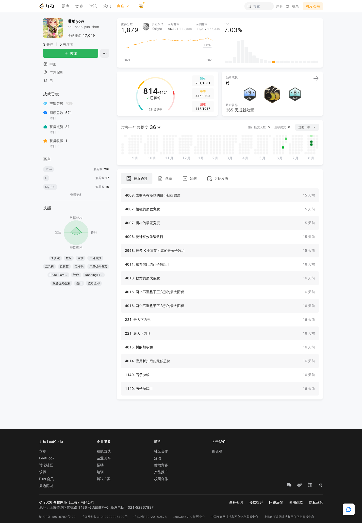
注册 (279, 6)
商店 (121, 6)
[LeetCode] (46, 6)
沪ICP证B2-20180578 (150, 517)
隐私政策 (316, 502)
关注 (73, 53)
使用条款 (296, 502)
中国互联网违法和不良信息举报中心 (234, 517)
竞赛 (79, 6)
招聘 (100, 465)
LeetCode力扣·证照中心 (189, 517)
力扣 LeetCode (51, 441)
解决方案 (104, 479)
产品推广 (161, 472)
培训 (100, 472)
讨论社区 (46, 465)
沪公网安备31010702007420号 (105, 517)
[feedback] (349, 509)
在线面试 (104, 451)
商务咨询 (236, 502)
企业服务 (104, 441)
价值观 (217, 451)
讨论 (93, 6)
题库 (65, 6)
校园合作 (161, 479)
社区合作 (161, 451)
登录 (295, 6)
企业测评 (104, 458)
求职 (107, 6)
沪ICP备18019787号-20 (57, 517)
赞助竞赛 (161, 465)
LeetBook (46, 458)
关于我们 (219, 441)
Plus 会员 (46, 479)
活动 (157, 458)
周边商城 (46, 485)
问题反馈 (276, 502)
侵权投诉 (256, 502)
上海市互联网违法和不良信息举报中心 (289, 517)
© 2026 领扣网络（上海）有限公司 (67, 502)
